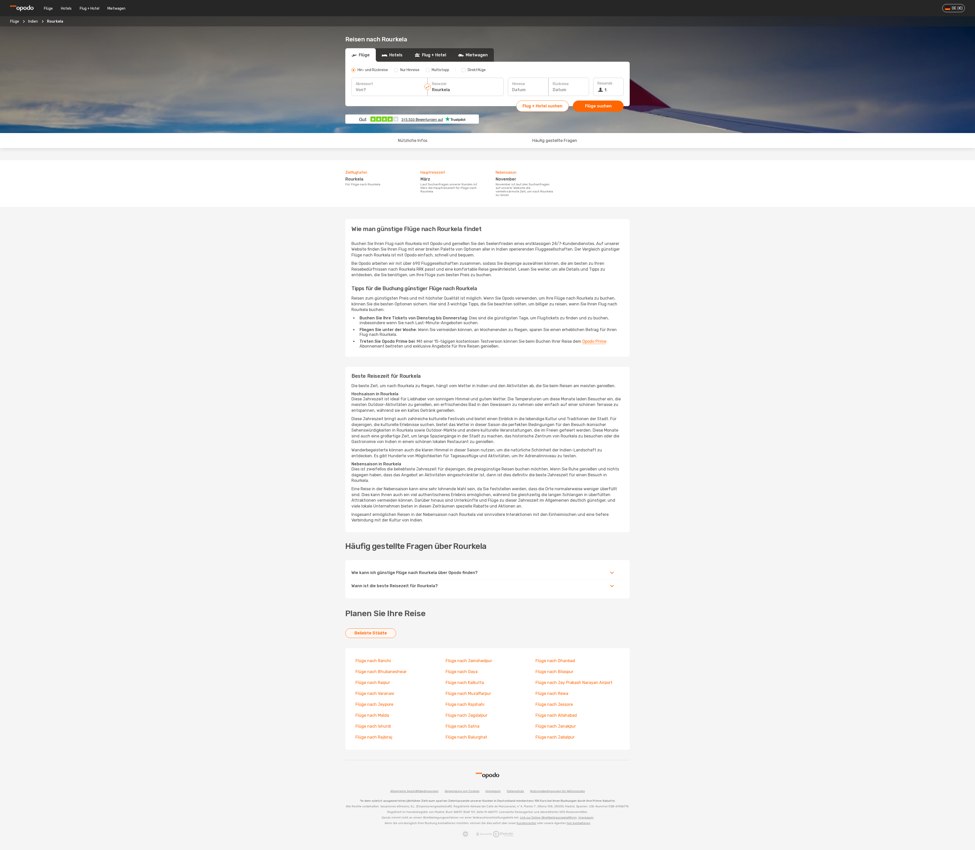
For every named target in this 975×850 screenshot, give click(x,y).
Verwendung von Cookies (462, 791)
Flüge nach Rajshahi (465, 704)
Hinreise (518, 84)
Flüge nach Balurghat (466, 737)
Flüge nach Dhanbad (555, 660)
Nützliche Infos (412, 140)
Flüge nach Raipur (372, 682)
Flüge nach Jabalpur (555, 737)
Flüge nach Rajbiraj (373, 737)
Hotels (66, 8)
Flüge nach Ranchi (373, 660)
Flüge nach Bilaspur (554, 671)
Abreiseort (364, 84)
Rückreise (561, 84)
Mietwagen (116, 8)
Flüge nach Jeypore (374, 704)
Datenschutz (515, 791)
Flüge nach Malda (372, 715)
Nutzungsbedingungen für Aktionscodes (557, 791)
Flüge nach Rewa (551, 693)
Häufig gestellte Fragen (554, 140)
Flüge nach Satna (462, 726)
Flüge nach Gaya (462, 671)
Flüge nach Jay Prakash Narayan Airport (573, 682)
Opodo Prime (594, 341)
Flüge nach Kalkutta (465, 682)
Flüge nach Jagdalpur (467, 715)
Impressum (493, 791)
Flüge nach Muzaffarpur (468, 693)
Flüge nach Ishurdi (373, 726)
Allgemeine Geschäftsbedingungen (414, 791)
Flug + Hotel (89, 8)
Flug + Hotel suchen (542, 106)
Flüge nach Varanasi (374, 693)
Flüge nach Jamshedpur (469, 660)
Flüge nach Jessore (554, 704)
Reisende (604, 83)
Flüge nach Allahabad (556, 715)
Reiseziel (439, 84)
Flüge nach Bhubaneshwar (381, 671)
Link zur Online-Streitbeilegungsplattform (548, 817)
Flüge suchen (598, 106)
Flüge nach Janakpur (555, 726)
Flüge (48, 8)
